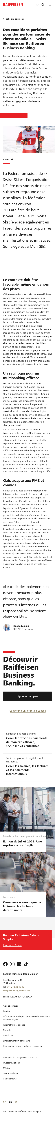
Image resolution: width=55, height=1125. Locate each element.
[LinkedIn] (19, 964)
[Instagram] (12, 964)
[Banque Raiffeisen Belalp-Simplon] (13, 4)
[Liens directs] (37, 4)
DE (4, 1102)
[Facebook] (5, 964)
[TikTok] (26, 964)
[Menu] (50, 4)
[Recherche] (43, 4)
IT (16, 1102)
